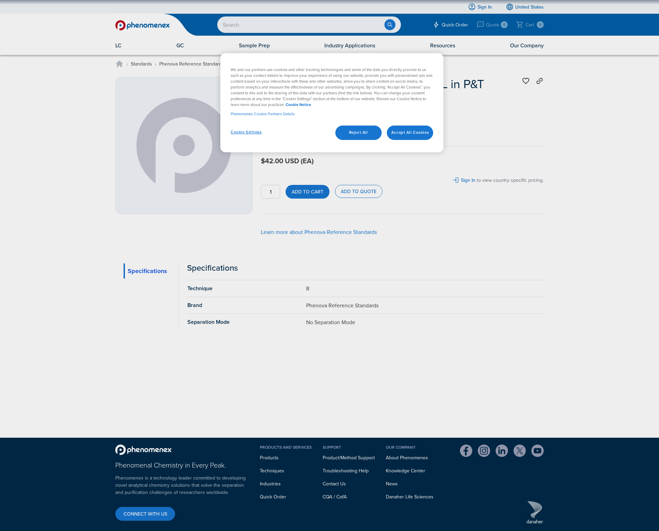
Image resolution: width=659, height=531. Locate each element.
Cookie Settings (246, 132)
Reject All (358, 132)
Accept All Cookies (410, 132)
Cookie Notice (298, 104)
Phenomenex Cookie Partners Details (262, 114)
